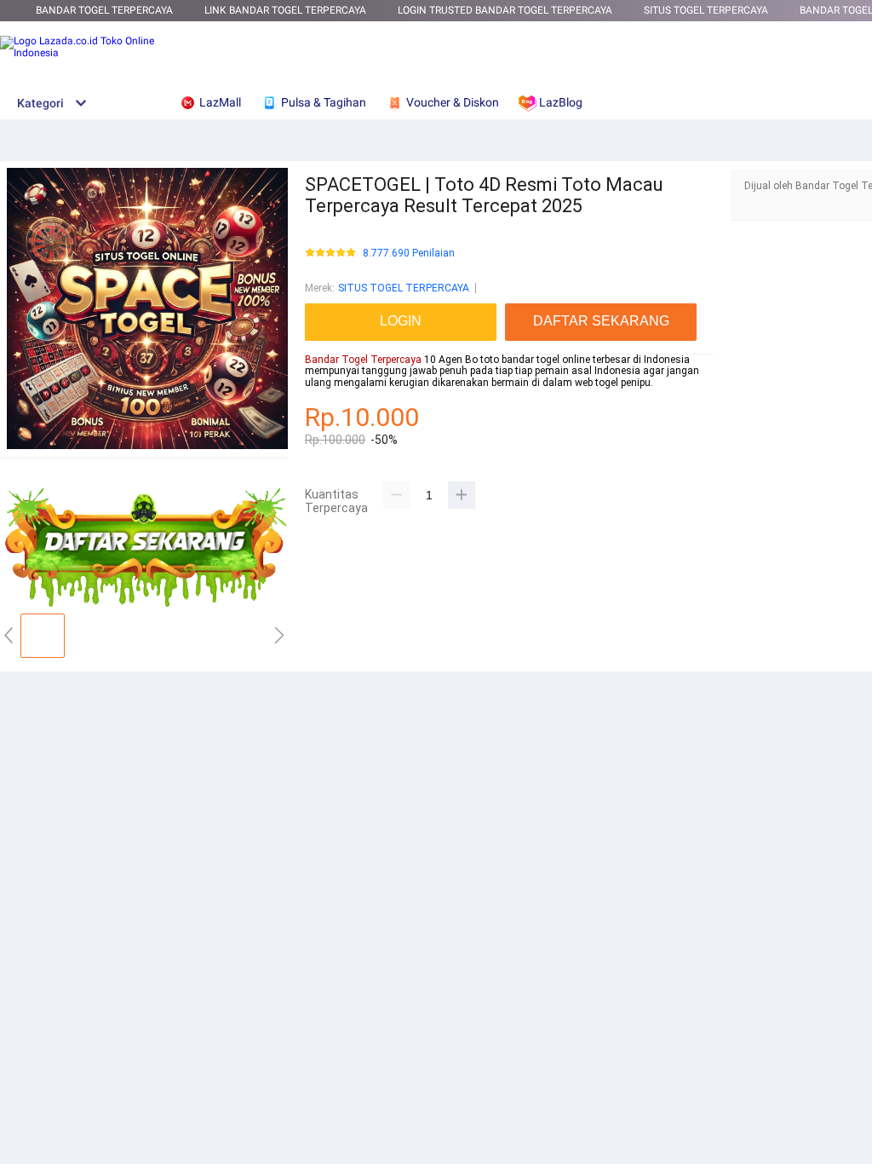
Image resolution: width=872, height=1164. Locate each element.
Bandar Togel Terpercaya (104, 10)
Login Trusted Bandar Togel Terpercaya (505, 10)
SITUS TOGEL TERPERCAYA (403, 288)
